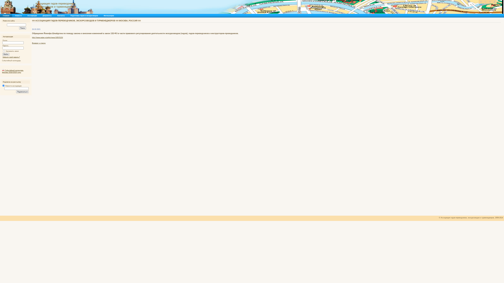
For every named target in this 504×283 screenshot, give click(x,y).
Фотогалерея (109, 16)
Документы (47, 16)
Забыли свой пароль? (11, 57)
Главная (6, 16)
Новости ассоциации (13, 86)
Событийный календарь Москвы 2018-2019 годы (12, 71)
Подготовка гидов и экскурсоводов (84, 16)
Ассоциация (32, 16)
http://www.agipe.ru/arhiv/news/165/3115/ (47, 38)
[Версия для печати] (494, 2)
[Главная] (28, 7)
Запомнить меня (12, 51)
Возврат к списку (39, 43)
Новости (18, 16)
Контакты (61, 16)
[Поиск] (485, 2)
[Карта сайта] (490, 1)
